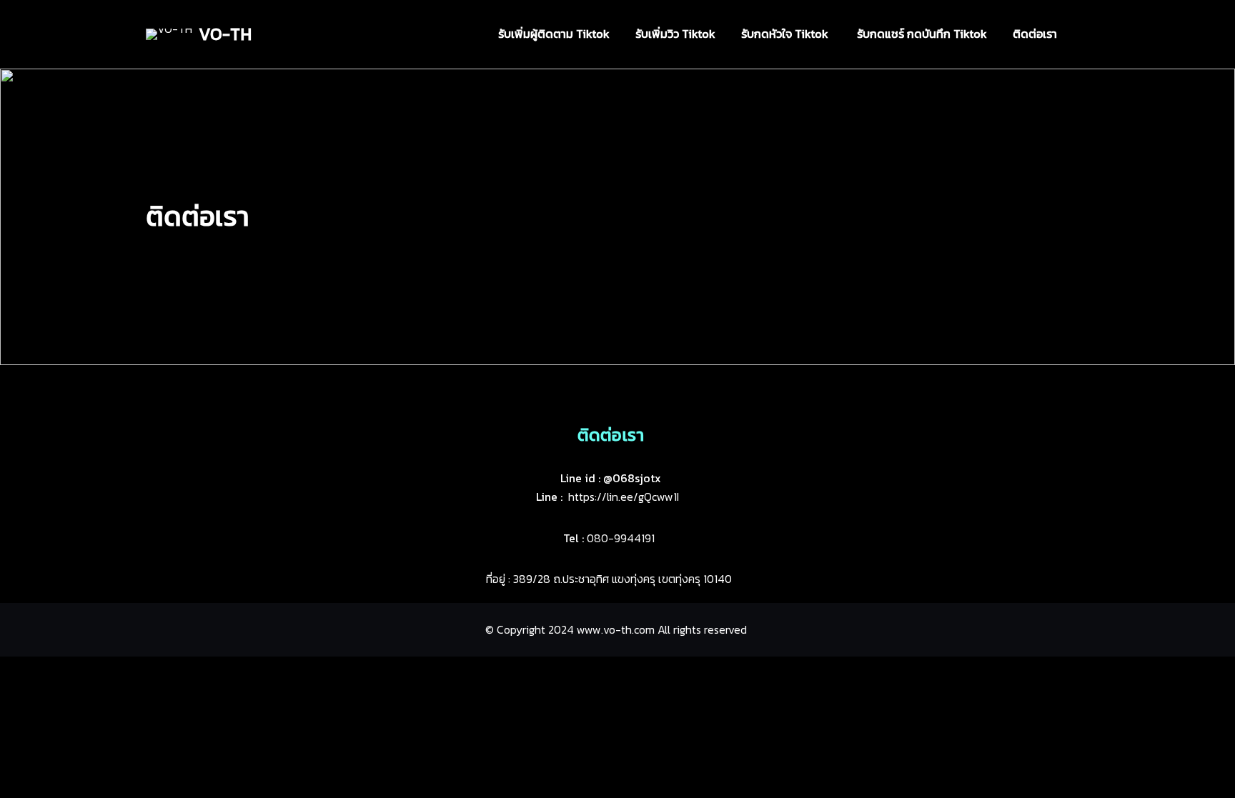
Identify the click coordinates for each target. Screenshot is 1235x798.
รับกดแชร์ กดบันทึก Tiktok (922, 33)
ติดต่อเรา (1035, 33)
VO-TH (225, 33)
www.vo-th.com (616, 629)
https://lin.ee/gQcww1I (623, 496)
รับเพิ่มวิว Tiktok (675, 33)
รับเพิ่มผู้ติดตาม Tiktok (554, 33)
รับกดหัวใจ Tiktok (786, 33)
